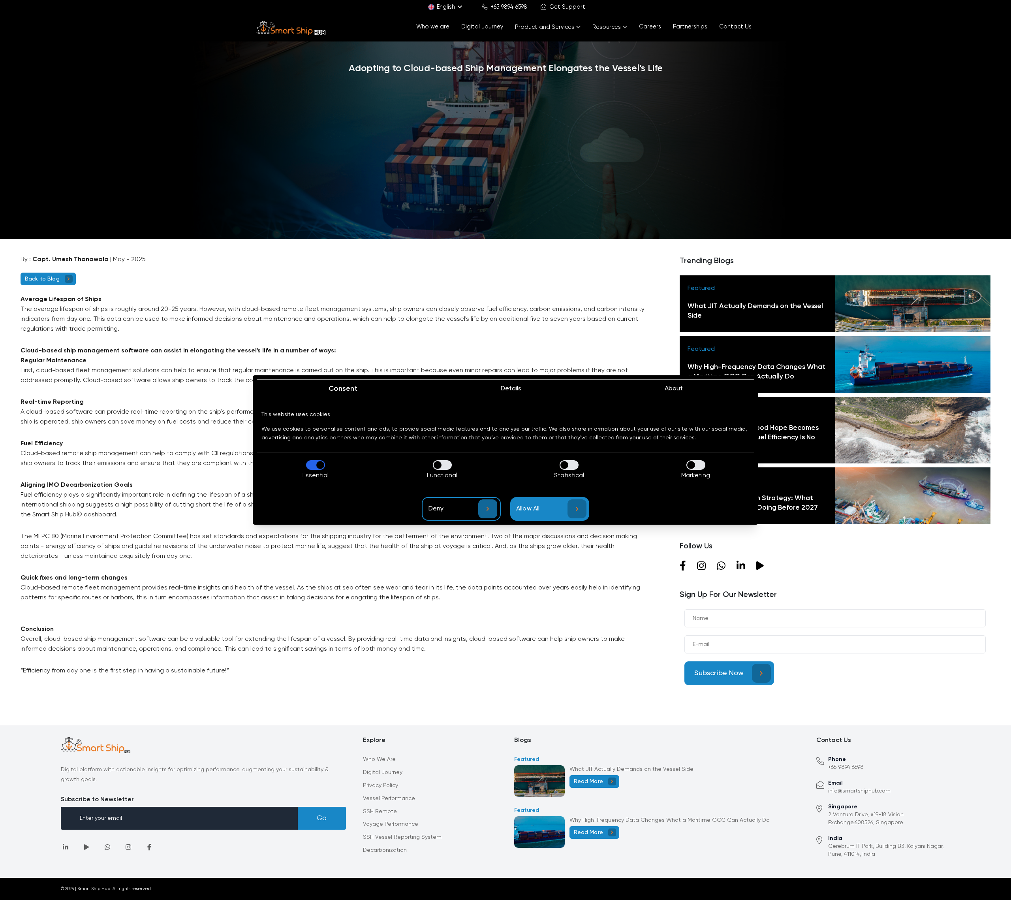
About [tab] (674, 389)
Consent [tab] (343, 388)
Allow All (527, 509)
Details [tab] (511, 389)
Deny (436, 509)
